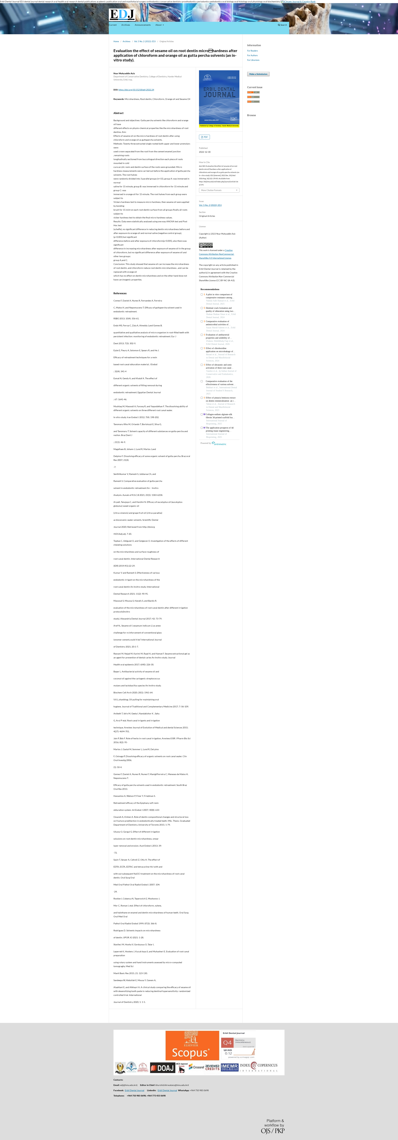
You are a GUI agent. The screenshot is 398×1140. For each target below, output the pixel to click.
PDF (205, 137)
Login (286, 8)
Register (277, 8)
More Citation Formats (211, 190)
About (158, 24)
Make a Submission (258, 74)
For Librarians (253, 60)
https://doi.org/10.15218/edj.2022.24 (136, 89)
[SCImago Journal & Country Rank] (298, 1)
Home (116, 41)
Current (113, 24)
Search (283, 24)
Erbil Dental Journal (134, 1090)
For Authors (252, 55)
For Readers (252, 50)
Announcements (143, 24)
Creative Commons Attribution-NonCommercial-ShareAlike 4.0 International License (216, 254)
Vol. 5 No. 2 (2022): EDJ (145, 41)
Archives (125, 24)
